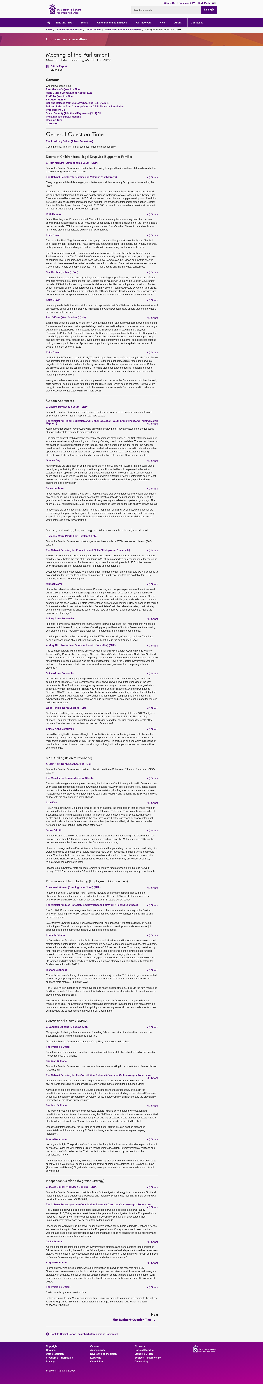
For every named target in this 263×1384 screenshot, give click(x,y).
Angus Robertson (56, 1139)
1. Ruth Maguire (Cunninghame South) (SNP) (72, 163)
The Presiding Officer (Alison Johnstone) (69, 141)
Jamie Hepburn (55, 488)
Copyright (52, 1346)
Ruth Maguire (53, 214)
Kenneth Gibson (55, 935)
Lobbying (95, 1358)
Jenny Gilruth (53, 830)
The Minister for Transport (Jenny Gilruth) (69, 778)
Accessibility (97, 1350)
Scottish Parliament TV (148, 1358)
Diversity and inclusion (103, 1354)
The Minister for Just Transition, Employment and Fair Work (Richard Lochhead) (92, 905)
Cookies (51, 1350)
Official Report (93, 29)
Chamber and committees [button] (112, 22)
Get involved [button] (143, 22)
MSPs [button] (85, 22)
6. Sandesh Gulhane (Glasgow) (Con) (67, 1027)
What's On (170, 3)
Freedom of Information (59, 1358)
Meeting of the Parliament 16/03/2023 (163, 29)
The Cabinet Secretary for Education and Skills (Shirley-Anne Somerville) (88, 550)
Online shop (142, 1361)
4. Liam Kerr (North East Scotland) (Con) (69, 764)
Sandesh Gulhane (56, 1061)
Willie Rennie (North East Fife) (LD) (66, 708)
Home (49, 29)
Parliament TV (187, 3)
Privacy (50, 1361)
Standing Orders (144, 1354)
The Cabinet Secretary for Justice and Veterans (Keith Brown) (81, 177)
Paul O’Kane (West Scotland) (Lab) (66, 317)
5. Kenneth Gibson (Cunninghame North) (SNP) (73, 887)
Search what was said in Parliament (122, 29)
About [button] (178, 22)
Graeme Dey (53, 460)
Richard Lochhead (56, 970)
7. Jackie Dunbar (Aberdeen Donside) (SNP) (71, 1187)
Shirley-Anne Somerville (60, 618)
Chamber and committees (69, 29)
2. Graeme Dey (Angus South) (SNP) (67, 406)
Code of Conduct (144, 1350)
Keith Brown (53, 235)
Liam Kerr (51, 802)
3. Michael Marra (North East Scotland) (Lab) (71, 536)
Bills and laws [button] (64, 22)
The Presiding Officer (58, 1047)
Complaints (96, 1361)
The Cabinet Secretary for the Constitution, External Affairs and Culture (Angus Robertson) (98, 1075)
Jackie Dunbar (54, 1241)
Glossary (140, 1346)
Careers (94, 1346)
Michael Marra (54, 584)
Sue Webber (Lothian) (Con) (62, 272)
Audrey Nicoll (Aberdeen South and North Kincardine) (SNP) (81, 645)
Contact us (197, 22)
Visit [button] (163, 22)
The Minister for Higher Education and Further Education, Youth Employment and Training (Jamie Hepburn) (102, 422)
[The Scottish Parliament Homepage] (48, 22)
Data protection (55, 1354)
